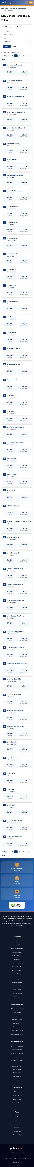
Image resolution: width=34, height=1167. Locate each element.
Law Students (17, 1076)
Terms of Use (17, 1131)
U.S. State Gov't (17, 1092)
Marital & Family (17, 986)
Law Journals (17, 1072)
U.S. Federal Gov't (17, 1095)
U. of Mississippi (12, 742)
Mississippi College (13, 348)
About (20, 1162)
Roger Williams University (15, 96)
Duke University (12, 380)
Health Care (17, 996)
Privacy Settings (21, 1158)
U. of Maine (10, 395)
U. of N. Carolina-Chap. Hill (16, 112)
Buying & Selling (17, 945)
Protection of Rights (17, 970)
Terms (29, 1158)
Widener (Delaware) (13, 143)
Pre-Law (17, 1080)
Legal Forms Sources (17, 1030)
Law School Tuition (17, 1057)
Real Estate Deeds (17, 966)
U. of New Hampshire (14, 679)
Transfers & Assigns (17, 974)
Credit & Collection (17, 956)
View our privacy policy (17, 925)
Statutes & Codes (17, 1102)
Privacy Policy (17, 1135)
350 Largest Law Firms (17, 1008)
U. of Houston (11, 317)
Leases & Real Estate (17, 963)
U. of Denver (11, 773)
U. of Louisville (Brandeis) (15, 631)
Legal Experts (17, 1027)
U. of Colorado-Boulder (14, 821)
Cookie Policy (12, 1158)
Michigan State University (15, 710)
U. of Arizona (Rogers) (14, 65)
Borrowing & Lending (17, 948)
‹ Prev (3, 55)
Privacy (5, 1158)
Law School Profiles (17, 1049)
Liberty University (13, 506)
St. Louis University (13, 364)
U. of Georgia (11, 269)
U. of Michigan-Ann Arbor (15, 600)
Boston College (12, 159)
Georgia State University (15, 568)
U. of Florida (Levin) (13, 537)
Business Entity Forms (17, 1034)
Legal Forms (17, 936)
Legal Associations (17, 1023)
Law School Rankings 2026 (18, 8)
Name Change (17, 989)
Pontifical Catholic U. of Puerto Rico (19, 521)
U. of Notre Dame (12, 301)
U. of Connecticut (12, 206)
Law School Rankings (17, 1046)
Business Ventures (17, 952)
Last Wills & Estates (17, 982)
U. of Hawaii (11, 789)
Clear (14, 46)
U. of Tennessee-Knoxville (15, 427)
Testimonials (17, 1127)
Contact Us (17, 1120)
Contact (14, 1162)
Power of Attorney (17, 993)
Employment (17, 959)
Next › (3, 59)
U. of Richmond (12, 490)
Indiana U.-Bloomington (15, 175)
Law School (7, 31)
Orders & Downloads (17, 1124)
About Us (17, 1116)
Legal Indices (17, 1099)
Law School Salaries (17, 1053)
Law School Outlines (17, 1060)
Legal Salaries (17, 1012)
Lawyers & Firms (17, 1019)
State (5, 38)
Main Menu (4, 8)
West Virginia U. (12, 458)
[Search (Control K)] (26, 2)
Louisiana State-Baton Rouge (17, 663)
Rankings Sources (17, 1069)
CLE (17, 1016)
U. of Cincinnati (12, 238)
